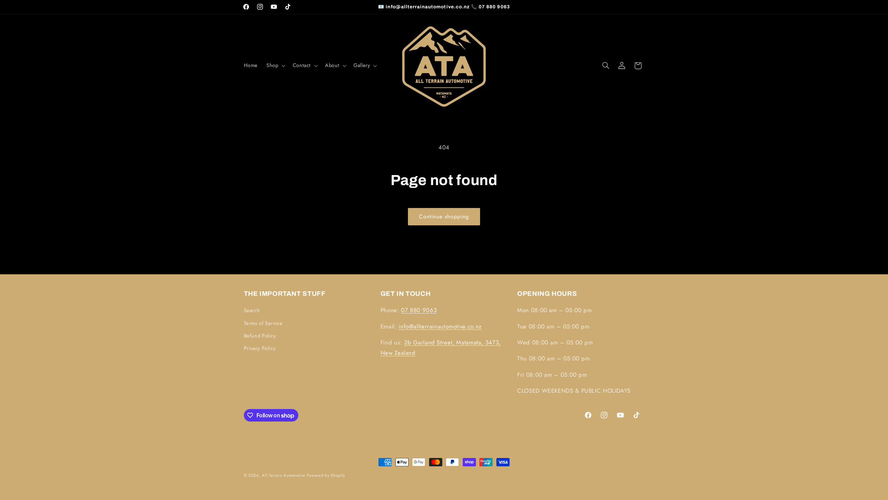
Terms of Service (263, 323)
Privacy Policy (260, 348)
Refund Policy (260, 336)
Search (252, 310)
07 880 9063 (419, 310)
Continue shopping (444, 216)
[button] (275, 65)
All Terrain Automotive (283, 475)
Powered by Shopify (326, 475)
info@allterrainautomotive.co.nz (440, 326)
